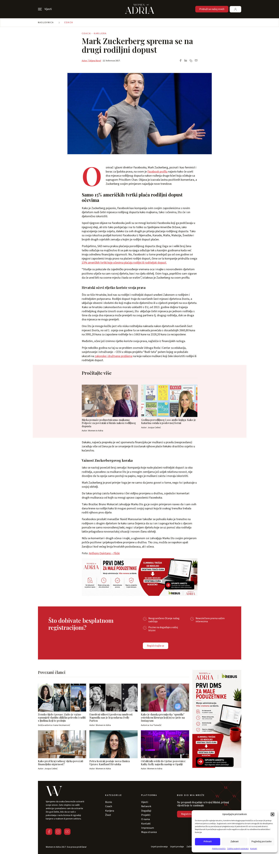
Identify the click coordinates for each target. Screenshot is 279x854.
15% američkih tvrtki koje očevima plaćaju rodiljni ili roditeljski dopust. (124, 263)
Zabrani (234, 841)
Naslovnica (46, 22)
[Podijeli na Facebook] (180, 60)
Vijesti (144, 802)
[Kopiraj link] (191, 60)
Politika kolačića (219, 848)
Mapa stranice (149, 832)
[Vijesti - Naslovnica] (139, 9)
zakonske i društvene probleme (113, 356)
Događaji (146, 810)
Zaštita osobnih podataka (238, 848)
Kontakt (253, 848)
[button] (272, 814)
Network (146, 806)
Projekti (145, 815)
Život (108, 815)
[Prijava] (235, 9)
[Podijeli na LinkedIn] (185, 60)
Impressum (147, 827)
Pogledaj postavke (261, 841)
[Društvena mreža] (49, 831)
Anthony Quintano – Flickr (104, 553)
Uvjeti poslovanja (159, 846)
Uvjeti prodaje (177, 846)
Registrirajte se (155, 646)
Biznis (108, 802)
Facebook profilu (157, 172)
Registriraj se (188, 814)
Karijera (109, 810)
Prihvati (208, 841)
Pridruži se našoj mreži (211, 9)
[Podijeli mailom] (196, 60)
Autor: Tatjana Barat (91, 60)
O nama (145, 819)
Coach (68, 22)
